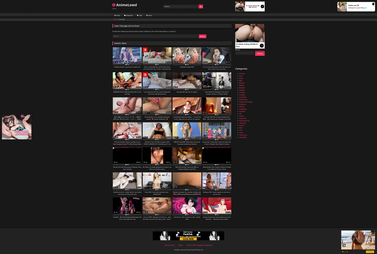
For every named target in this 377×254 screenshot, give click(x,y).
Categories (129, 15)
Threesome (243, 135)
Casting (242, 90)
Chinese (242, 92)
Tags (140, 15)
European (242, 104)
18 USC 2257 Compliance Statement (199, 245)
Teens (241, 132)
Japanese (242, 123)
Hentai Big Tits (244, 121)
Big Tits (241, 83)
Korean (241, 125)
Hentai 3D (242, 118)
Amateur (242, 73)
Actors (150, 15)
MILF (241, 128)
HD (240, 114)
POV (240, 130)
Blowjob (242, 88)
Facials (241, 106)
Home (118, 15)
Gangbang (243, 109)
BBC (240, 81)
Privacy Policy (170, 245)
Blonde (241, 85)
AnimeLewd (126, 4)
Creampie (242, 97)
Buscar (237, 50)
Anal (240, 76)
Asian (241, 78)
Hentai (241, 116)
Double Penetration (246, 102)
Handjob (242, 111)
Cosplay (242, 95)
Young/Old (243, 137)
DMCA (180, 245)
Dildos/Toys (243, 99)
